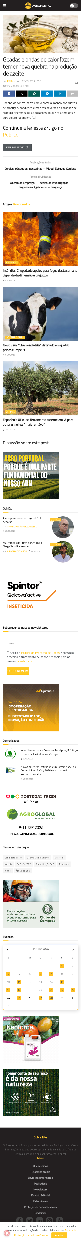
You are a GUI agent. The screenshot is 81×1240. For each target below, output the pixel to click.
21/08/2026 (10, 280)
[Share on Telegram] (47, 94)
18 (19, 990)
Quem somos (40, 1166)
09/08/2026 (35, 551)
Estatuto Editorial (40, 1195)
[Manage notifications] (7, 1233)
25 (19, 998)
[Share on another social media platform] (72, 94)
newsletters (24, 661)
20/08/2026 (27, 758)
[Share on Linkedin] (60, 94)
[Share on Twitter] (22, 94)
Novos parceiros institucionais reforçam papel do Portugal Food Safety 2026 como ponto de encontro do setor (48, 770)
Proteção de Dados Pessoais (40, 1207)
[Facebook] (21, 1220)
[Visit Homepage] (38, 5)
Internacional (15, 337)
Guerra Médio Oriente (38, 857)
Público (11, 81)
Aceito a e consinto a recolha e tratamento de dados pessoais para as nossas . (40, 657)
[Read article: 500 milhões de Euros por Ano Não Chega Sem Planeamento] (63, 552)
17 (8, 990)
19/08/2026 (27, 779)
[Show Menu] (4, 5)
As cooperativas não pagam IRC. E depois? (22, 520)
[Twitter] (31, 1220)
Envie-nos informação (40, 1178)
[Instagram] (51, 1220)
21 (51, 990)
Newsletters (40, 1189)
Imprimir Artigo (15, 147)
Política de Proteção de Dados (40, 652)
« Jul (7, 949)
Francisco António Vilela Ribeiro (22, 526)
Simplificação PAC (45, 864)
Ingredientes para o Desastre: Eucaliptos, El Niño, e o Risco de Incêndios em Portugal (49, 752)
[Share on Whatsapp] (34, 94)
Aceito (59, 1235)
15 (62, 982)
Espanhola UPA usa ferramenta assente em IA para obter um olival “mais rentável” (38, 422)
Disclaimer (40, 1213)
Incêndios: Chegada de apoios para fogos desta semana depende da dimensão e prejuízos (40, 273)
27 (40, 998)
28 (51, 998)
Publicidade (40, 1183)
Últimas (10, 411)
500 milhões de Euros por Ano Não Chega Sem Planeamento (22, 545)
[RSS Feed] (60, 1220)
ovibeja (8, 864)
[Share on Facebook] (9, 94)
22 (62, 990)
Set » (73, 949)
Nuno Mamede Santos (17, 551)
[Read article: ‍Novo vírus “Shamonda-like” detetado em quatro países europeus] (40, 314)
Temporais (64, 864)
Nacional (11, 262)
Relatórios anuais (40, 1172)
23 (72, 990)
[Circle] (41, 1220)
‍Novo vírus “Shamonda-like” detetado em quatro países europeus (36, 347)
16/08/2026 (10, 531)
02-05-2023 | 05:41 (32, 81)
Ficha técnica (40, 1201)
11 (19, 982)
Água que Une (23, 870)
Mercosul (59, 857)
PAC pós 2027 (24, 864)
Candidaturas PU (13, 857)
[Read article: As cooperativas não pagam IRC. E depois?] (63, 527)
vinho (8, 870)
